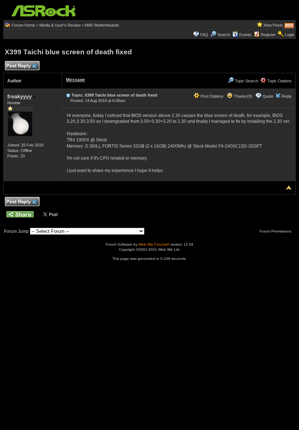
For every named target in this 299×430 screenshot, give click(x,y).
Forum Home (23, 25)
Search (223, 34)
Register (268, 34)
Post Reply (18, 66)
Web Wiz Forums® (154, 244)
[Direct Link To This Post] (68, 95)
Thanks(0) (242, 96)
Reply (286, 96)
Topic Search (246, 81)
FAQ (204, 34)
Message (75, 79)
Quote (268, 96)
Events (245, 34)
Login (289, 34)
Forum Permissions (276, 231)
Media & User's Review (60, 25)
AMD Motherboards (102, 25)
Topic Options (279, 81)
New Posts (273, 25)
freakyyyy (20, 96)
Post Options (211, 96)
